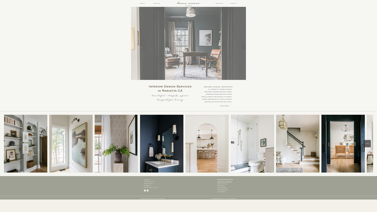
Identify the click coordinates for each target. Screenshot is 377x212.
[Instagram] (145, 190)
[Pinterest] (148, 190)
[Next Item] (367, 143)
